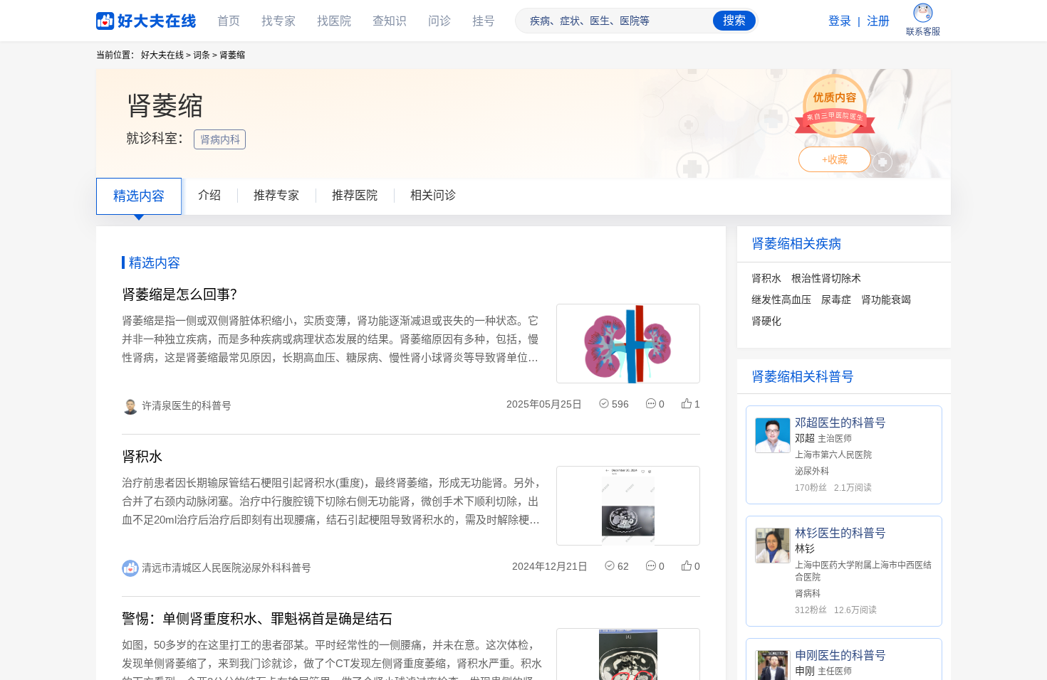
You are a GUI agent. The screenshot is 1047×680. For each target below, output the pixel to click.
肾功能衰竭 (886, 299)
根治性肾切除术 (826, 278)
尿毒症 (836, 299)
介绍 (209, 195)
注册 (878, 21)
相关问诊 (433, 195)
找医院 (334, 21)
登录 (839, 21)
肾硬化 (766, 321)
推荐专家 (276, 195)
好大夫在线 (124, 18)
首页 (228, 21)
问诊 (439, 21)
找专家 (278, 21)
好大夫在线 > (166, 55)
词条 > (205, 55)
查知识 (390, 21)
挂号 (483, 21)
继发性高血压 (781, 299)
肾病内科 (221, 139)
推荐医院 (354, 195)
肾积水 (766, 278)
